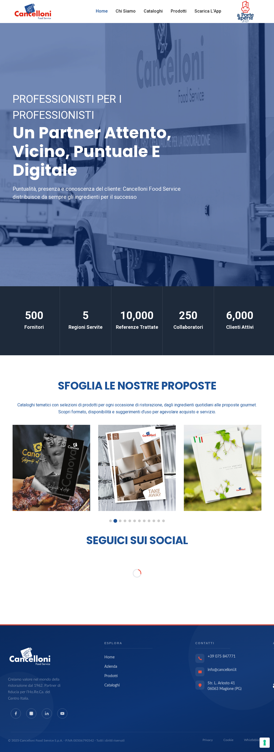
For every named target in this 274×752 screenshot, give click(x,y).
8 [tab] (144, 521)
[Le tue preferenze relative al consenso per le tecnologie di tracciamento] (265, 743)
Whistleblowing (255, 740)
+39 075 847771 (221, 656)
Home (102, 11)
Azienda (110, 667)
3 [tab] (120, 521)
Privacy (208, 740)
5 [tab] (129, 521)
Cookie (228, 740)
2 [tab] (115, 521)
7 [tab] (139, 521)
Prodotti (179, 11)
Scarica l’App (208, 11)
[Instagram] (31, 713)
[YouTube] (62, 713)
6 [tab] (134, 521)
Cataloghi (153, 11)
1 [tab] (110, 521)
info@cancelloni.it (222, 670)
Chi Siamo (126, 11)
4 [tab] (125, 521)
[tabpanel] (51, 468)
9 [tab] (149, 521)
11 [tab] (158, 521)
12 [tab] (163, 521)
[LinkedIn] (47, 713)
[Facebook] (16, 713)
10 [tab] (154, 521)
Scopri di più (234, 199)
